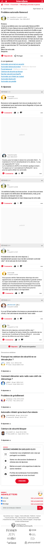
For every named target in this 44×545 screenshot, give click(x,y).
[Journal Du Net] (11, 534)
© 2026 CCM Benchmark (22, 521)
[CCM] (32, 530)
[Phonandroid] (32, 542)
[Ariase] (11, 543)
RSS (16, 517)
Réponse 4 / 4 (5, 300)
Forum (7, 4)
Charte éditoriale (24, 516)
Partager (20, 56)
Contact (38, 516)
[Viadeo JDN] (32, 538)
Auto (4, 501)
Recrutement (22, 517)
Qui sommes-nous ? (8, 516)
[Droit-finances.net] (32, 534)
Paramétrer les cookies (9, 519)
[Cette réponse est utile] (15, 113)
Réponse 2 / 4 (5, 180)
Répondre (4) (8, 56)
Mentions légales (28, 519)
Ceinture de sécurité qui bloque (12, 72)
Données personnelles (33, 517)
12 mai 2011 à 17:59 (12, 327)
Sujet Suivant (37, 9)
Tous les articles (9, 517)
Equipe (17, 516)
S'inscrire (22, 481)
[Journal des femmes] (11, 530)
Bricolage (5, 504)
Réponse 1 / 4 (5, 92)
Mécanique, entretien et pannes (30, 4)
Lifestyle (5, 498)
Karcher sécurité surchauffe (11, 74)
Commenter (8, 113)
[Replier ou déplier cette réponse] (42, 92)
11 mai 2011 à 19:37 (12, 252)
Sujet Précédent (8, 9)
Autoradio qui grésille (8, 81)
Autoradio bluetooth (8, 79)
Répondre (14, 346)
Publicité (32, 516)
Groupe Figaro (37, 519)
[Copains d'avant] (11, 538)
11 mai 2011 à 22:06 (12, 187)
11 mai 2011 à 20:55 (12, 274)
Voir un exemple (37, 498)
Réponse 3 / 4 (5, 245)
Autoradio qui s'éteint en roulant (12, 76)
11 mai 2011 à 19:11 (12, 98)
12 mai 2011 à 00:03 (12, 307)
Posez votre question (29, 346)
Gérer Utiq (19, 519)
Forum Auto (14, 4)
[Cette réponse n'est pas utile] (21, 113)
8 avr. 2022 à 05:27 (25, 19)
